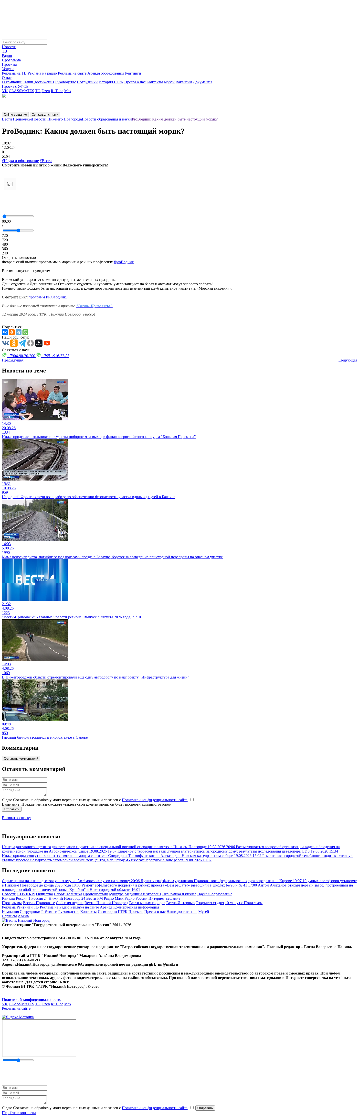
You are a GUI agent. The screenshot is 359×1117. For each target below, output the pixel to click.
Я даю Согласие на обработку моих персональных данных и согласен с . (96, 800)
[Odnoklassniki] (12, 332)
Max (67, 91)
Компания (10, 911)
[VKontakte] (5, 332)
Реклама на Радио (54, 907)
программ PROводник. (48, 297)
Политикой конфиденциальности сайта (155, 800)
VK (5, 91)
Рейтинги (133, 73)
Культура (116, 894)
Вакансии (184, 82)
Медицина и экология (143, 894)
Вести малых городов (147, 903)
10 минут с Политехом (244, 903)
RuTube (57, 91)
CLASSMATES (21, 91)
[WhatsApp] (25, 332)
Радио (7, 56)
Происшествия (95, 894)
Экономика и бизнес (179, 894)
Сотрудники (87, 82)
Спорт (59, 894)
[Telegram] (18, 332)
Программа (11, 60)
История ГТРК (111, 82)
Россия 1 (23, 898)
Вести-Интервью (180, 903)
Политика (73, 894)
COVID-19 (26, 894)
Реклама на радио (42, 73)
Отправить (12, 809)
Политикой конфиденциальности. (31, 999)
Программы (12, 903)
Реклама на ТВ (14, 73)
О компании (12, 82)
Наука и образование (214, 894)
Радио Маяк (114, 898)
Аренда (106, 907)
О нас (6, 78)
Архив (23, 916)
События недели (70, 903)
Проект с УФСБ (15, 86)
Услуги (8, 69)
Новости (9, 47)
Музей (169, 82)
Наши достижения (38, 82)
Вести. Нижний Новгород (106, 903)
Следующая (347, 360)
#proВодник (124, 262)
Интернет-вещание (164, 898)
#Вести (46, 161)
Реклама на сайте (72, 73)
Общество (44, 894)
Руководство (65, 82)
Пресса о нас (135, 82)
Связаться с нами (45, 114)
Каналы (8, 898)
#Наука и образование (20, 161)
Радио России (136, 898)
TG (38, 91)
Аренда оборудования (105, 73)
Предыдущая (12, 360)
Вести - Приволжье (39, 903)
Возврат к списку (16, 818)
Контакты (155, 82)
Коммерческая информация (136, 907)
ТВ (4, 51)
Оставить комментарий (21, 758)
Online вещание (15, 114)
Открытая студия (210, 903)
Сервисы (9, 916)
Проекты (9, 64)
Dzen (46, 91)
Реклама (9, 907)
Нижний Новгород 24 (67, 898)
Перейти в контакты (19, 1113)
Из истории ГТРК (112, 911)
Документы (202, 82)
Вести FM (94, 898)
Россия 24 (39, 898)
